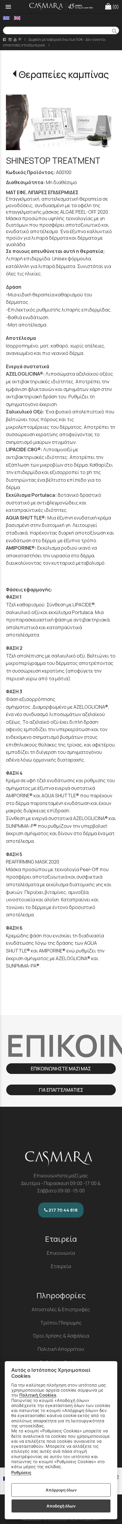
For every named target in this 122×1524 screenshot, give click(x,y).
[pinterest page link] (20, 39)
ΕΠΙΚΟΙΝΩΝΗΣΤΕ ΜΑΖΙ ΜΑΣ (61, 1068)
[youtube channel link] (15, 39)
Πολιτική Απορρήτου (61, 1349)
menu (8, 6)
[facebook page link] (5, 39)
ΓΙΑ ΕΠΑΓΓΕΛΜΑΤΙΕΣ (61, 1090)
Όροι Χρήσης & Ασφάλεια (61, 1336)
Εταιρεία (61, 1266)
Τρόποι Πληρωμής (61, 1322)
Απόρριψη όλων (61, 1490)
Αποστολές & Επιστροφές (61, 1309)
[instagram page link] (10, 39)
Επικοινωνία (61, 1253)
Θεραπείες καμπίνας (64, 74)
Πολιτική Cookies (37, 1395)
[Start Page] (61, 6)
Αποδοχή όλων (61, 1506)
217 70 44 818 (63, 1210)
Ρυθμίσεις (21, 1472)
